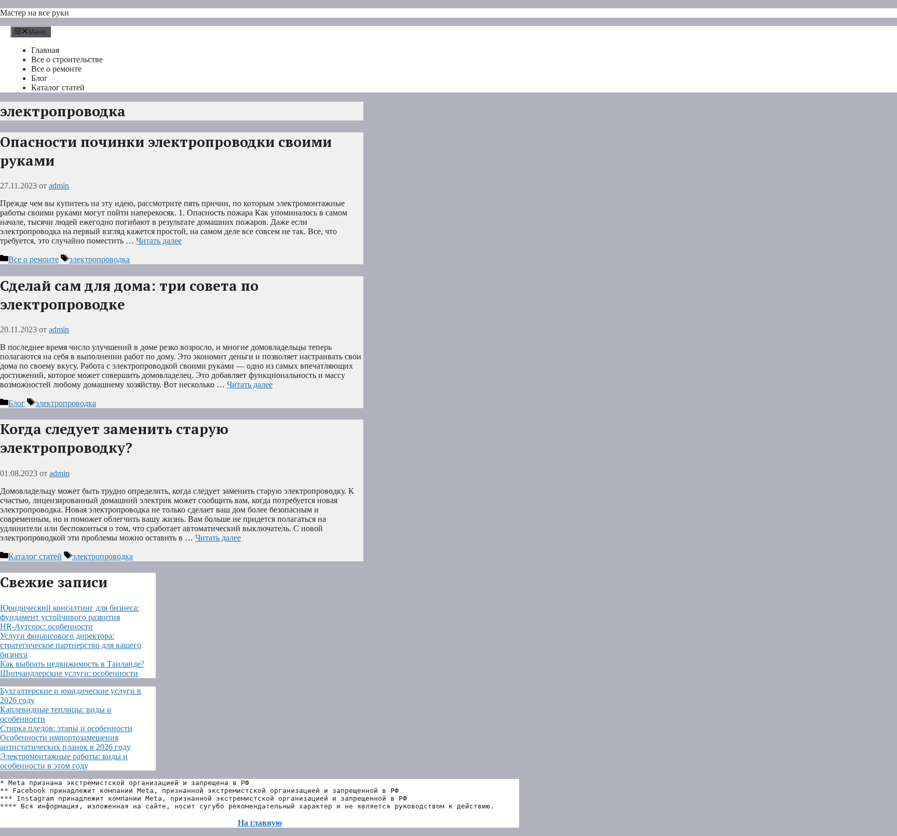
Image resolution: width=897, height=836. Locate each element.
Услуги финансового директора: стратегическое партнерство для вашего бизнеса (70, 645)
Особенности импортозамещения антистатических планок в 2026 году (65, 742)
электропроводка (99, 259)
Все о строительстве (67, 59)
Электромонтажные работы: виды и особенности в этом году (64, 761)
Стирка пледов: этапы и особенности (66, 728)
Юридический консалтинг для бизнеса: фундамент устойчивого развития (69, 612)
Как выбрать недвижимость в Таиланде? (72, 663)
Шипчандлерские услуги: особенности (69, 673)
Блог (39, 78)
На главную (260, 822)
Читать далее (159, 240)
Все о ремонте (56, 68)
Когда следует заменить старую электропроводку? (114, 438)
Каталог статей (58, 87)
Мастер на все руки (34, 12)
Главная (45, 50)
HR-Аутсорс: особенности (46, 626)
